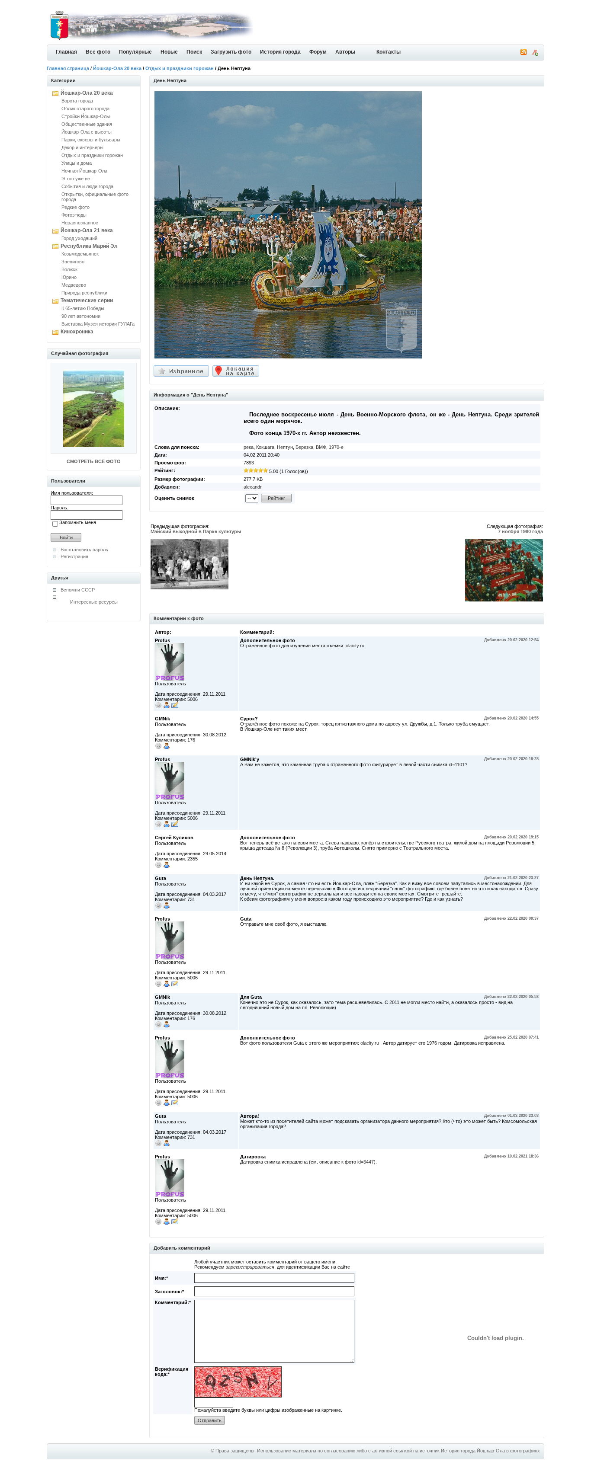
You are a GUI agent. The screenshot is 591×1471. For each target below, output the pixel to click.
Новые (169, 52)
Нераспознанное (79, 222)
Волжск (69, 269)
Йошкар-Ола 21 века (87, 230)
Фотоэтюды (74, 214)
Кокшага (265, 447)
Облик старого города (85, 108)
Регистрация (74, 556)
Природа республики (84, 292)
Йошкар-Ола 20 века (117, 68)
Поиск (194, 52)
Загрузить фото (231, 52)
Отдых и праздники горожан (179, 68)
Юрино (69, 277)
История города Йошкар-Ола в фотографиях (490, 1450)
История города (280, 52)
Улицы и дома (76, 163)
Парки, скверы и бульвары (90, 139)
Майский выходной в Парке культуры (196, 531)
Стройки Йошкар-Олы (85, 116)
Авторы (345, 52)
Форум (318, 52)
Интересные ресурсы (94, 601)
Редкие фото (75, 207)
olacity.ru (355, 645)
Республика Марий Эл (89, 246)
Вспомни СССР (78, 589)
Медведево (73, 285)
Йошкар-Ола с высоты (86, 131)
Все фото (98, 52)
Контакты (388, 52)
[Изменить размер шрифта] (534, 54)
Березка (304, 447)
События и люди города (87, 186)
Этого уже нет (76, 178)
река (249, 447)
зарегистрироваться (250, 1267)
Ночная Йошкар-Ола (84, 170)
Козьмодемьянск (80, 253)
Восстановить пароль (84, 549)
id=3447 (365, 1161)
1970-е (336, 447)
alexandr (253, 486)
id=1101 (457, 764)
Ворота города (77, 100)
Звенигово (72, 261)
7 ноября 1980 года (520, 531)
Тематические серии (87, 300)
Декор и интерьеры (82, 147)
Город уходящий (79, 238)
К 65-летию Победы (82, 308)
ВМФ (321, 447)
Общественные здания (86, 124)
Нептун (285, 447)
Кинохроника (77, 332)
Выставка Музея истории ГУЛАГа (98, 323)
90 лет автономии (80, 316)
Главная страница (68, 68)
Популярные (135, 52)
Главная (66, 52)
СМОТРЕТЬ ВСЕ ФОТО (94, 461)
